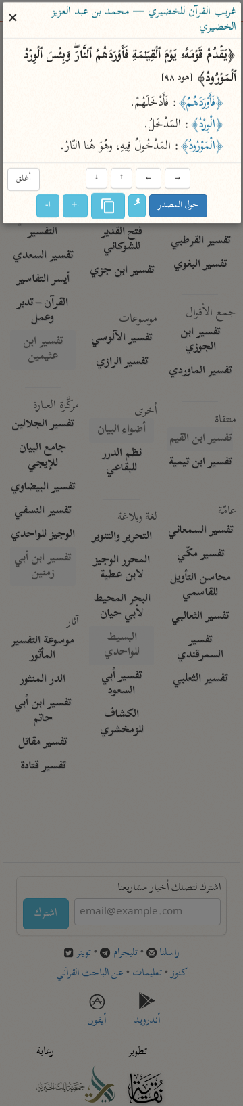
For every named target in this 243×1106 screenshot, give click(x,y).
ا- (48, 206)
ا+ (75, 206)
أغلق (23, 179)
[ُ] (137, 206)
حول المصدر (178, 206)
